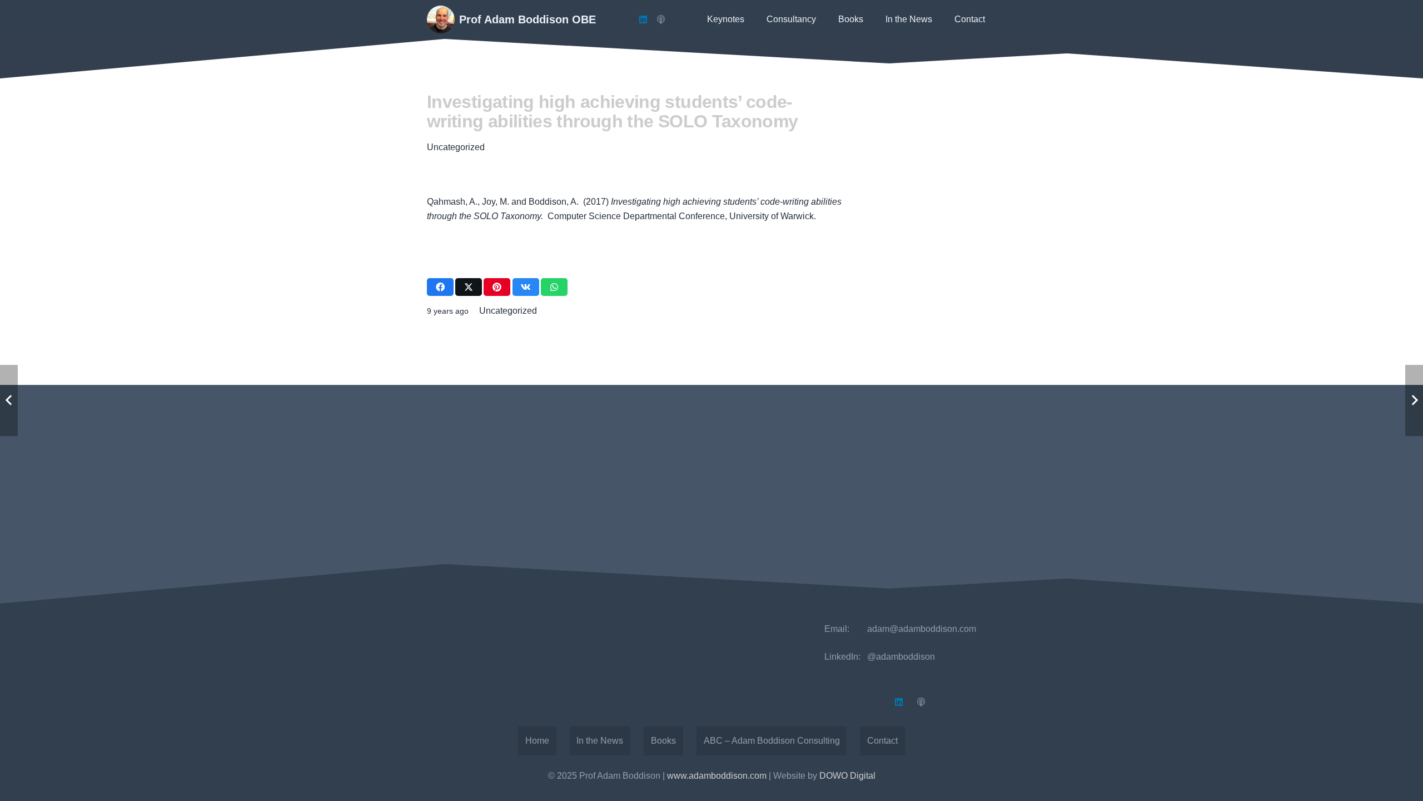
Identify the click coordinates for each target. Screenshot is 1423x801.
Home (537, 740)
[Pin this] (497, 287)
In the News (599, 740)
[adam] (441, 19)
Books (663, 740)
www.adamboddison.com (717, 775)
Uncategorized (456, 147)
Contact (882, 740)
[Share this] (440, 287)
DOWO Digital (847, 775)
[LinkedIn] (643, 19)
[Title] (661, 19)
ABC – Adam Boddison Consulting (772, 740)
